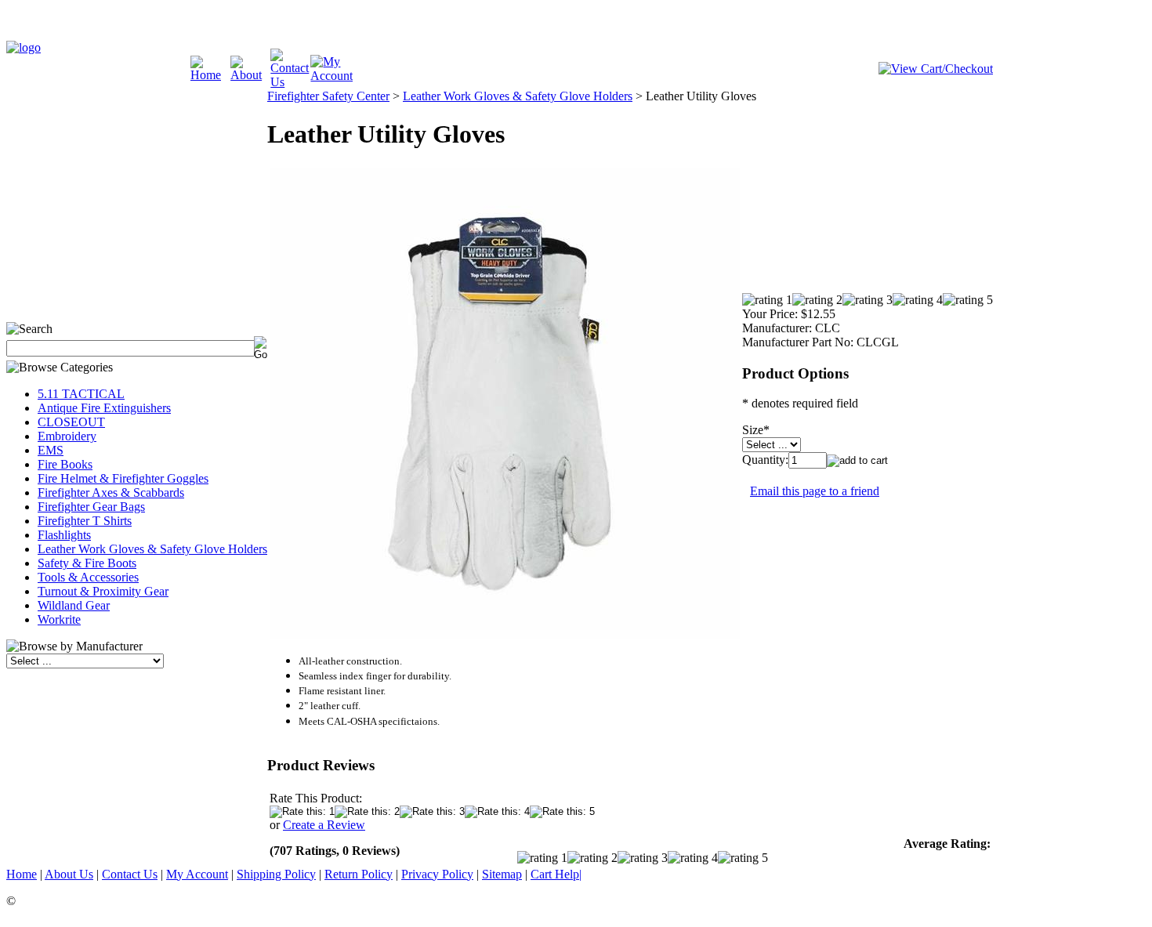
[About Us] (250, 74)
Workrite (59, 619)
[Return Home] (23, 47)
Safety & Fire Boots (87, 563)
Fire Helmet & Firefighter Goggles (123, 478)
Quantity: (765, 459)
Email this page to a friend (814, 491)
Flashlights (64, 534)
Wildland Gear (74, 605)
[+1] (182, 297)
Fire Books (65, 464)
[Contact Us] (290, 82)
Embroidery (67, 436)
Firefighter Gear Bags (91, 506)
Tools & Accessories (88, 577)
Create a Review (324, 824)
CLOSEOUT (71, 422)
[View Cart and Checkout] (935, 68)
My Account (197, 874)
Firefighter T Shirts (85, 520)
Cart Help (555, 874)
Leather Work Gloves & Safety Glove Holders (152, 549)
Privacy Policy (437, 874)
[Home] (210, 74)
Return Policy (358, 874)
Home (21, 874)
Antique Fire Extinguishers (104, 408)
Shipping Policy (276, 874)
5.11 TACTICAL (81, 393)
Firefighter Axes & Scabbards (111, 492)
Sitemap (502, 874)
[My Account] (331, 75)
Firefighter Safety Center (328, 96)
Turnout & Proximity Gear (103, 591)
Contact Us (130, 874)
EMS (50, 450)
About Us (69, 874)
